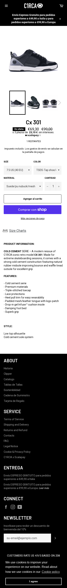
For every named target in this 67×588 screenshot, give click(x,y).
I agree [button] (33, 581)
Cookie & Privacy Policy (17, 451)
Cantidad (50, 178)
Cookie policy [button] (51, 571)
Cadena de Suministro (17, 395)
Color (37, 161)
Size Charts (17, 231)
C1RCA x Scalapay (14, 457)
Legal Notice (11, 446)
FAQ (6, 440)
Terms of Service (14, 419)
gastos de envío (38, 148)
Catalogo (9, 379)
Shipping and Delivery (16, 424)
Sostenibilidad (12, 390)
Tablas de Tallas (13, 384)
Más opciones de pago (32, 218)
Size (6, 161)
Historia (8, 368)
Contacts (9, 435)
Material (9, 178)
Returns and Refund (15, 430)
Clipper (8, 373)
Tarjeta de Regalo (14, 400)
